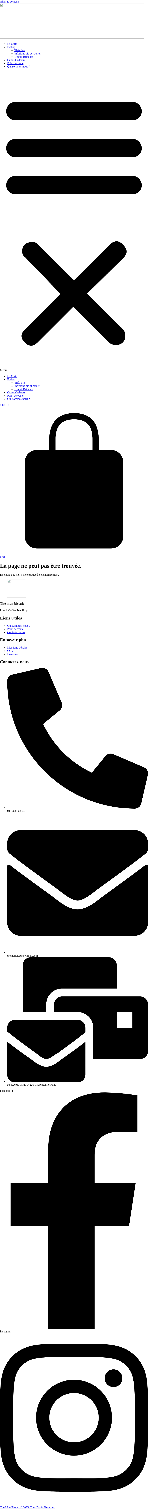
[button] (74, 221)
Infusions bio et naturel (27, 53)
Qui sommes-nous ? (18, 66)
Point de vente (15, 63)
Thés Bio (19, 50)
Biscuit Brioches (23, 56)
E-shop (11, 47)
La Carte (12, 43)
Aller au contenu (9, 1)
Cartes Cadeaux (16, 60)
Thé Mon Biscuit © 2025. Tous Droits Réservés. (27, 1507)
